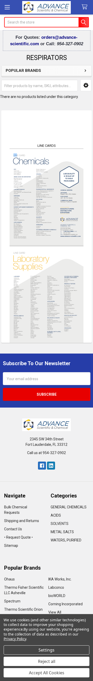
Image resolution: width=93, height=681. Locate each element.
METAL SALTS (62, 532)
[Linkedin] (51, 466)
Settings (46, 650)
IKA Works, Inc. (60, 579)
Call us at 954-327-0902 (46, 453)
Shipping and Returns (21, 521)
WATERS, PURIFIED (66, 540)
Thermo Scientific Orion (23, 609)
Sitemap (11, 546)
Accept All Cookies (46, 673)
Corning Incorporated (65, 604)
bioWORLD (56, 596)
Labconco (56, 587)
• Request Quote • (18, 537)
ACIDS (56, 515)
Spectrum (12, 601)
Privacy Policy (15, 638)
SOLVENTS (59, 524)
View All (54, 612)
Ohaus (9, 579)
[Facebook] (42, 466)
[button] (85, 85)
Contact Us (13, 529)
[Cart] (85, 7)
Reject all (46, 661)
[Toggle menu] (7, 7)
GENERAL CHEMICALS (69, 507)
